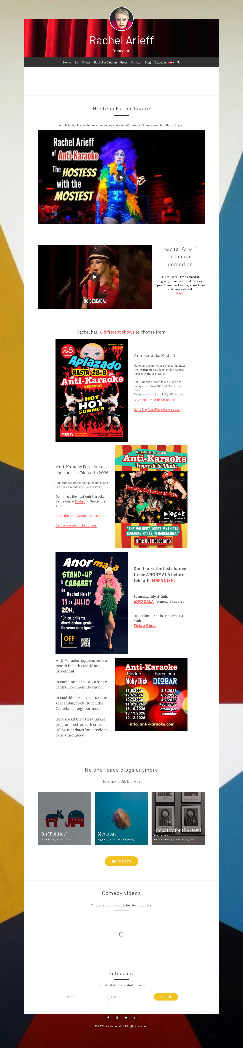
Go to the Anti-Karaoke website (157, 410)
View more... (66, 1023)
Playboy (169, 80)
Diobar (80, 501)
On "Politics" (54, 834)
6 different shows (117, 332)
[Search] (178, 62)
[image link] (92, 390)
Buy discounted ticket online (154, 400)
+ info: (180, 293)
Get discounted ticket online (76, 526)
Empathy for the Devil (177, 831)
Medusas (107, 834)
